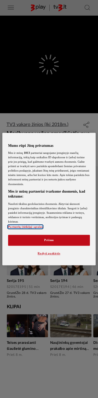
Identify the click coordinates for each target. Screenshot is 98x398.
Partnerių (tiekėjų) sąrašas (25, 226)
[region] (48, 199)
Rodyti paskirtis (49, 253)
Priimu (49, 240)
